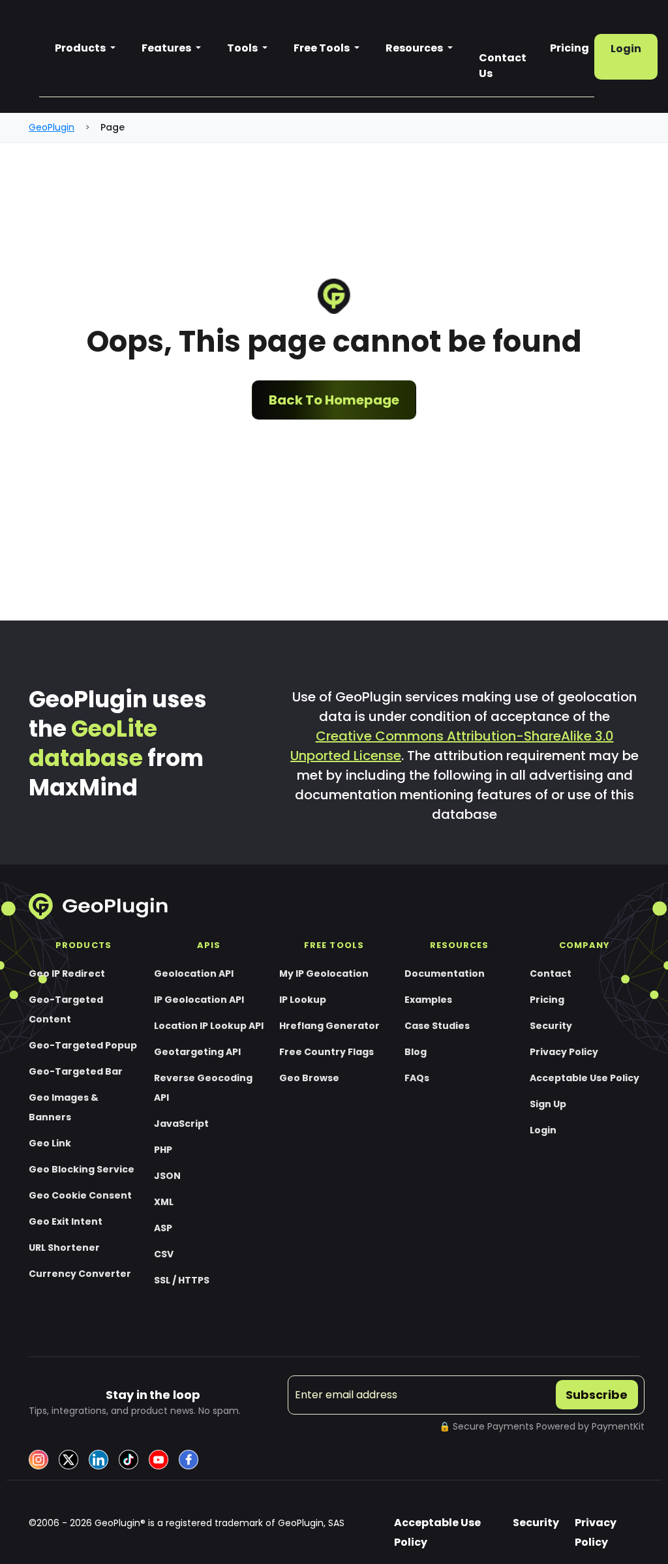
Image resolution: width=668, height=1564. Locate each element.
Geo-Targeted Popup (83, 1045)
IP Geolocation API (199, 999)
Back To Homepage (334, 400)
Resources (415, 47)
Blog (415, 1051)
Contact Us (502, 65)
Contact (550, 973)
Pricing (547, 999)
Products (81, 47)
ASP (163, 1227)
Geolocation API (194, 973)
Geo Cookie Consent (80, 1195)
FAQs (416, 1077)
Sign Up (548, 1104)
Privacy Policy (564, 1051)
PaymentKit (618, 1426)
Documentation (444, 973)
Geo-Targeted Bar (76, 1071)
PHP (163, 1149)
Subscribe (597, 1395)
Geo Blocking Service (81, 1169)
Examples (428, 999)
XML (164, 1201)
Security (551, 1025)
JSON (167, 1175)
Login (626, 48)
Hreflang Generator (329, 1025)
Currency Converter (80, 1273)
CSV (164, 1254)
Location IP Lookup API (209, 1025)
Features (167, 47)
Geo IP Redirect (67, 973)
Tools (243, 47)
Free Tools (323, 47)
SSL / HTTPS (181, 1280)
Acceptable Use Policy (584, 1077)
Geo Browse (309, 1077)
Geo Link (50, 1143)
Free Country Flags (326, 1051)
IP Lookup (302, 999)
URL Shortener (64, 1247)
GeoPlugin (51, 127)
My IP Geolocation (324, 973)
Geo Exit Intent (65, 1221)
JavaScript (181, 1123)
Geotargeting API (197, 1051)
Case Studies (437, 1025)
